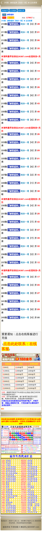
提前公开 (21, 10)
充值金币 (5, 10)
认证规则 (13, 10)
